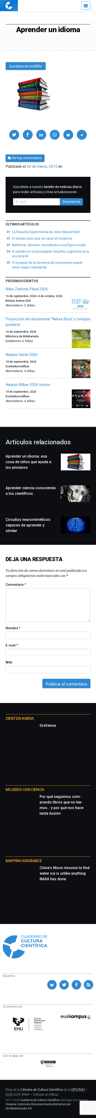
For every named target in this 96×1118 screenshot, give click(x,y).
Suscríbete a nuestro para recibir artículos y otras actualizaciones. (47, 189)
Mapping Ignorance (24, 861)
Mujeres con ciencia (25, 789)
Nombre (13, 628)
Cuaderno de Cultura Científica (39, 1100)
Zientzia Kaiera (20, 718)
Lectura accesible (25, 66)
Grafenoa (48, 725)
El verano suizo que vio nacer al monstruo (42, 238)
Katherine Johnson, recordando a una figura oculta (49, 245)
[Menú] (85, 5)
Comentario (16, 584)
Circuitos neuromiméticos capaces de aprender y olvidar (28, 525)
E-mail (11, 645)
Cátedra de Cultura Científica (42, 1089)
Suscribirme (71, 202)
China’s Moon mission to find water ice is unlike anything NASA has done (64, 873)
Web (9, 662)
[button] (14, 135)
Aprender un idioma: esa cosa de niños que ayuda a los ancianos (28, 462)
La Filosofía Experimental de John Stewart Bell (45, 232)
